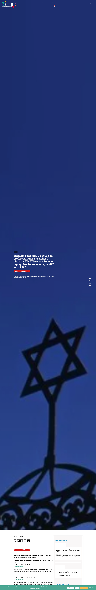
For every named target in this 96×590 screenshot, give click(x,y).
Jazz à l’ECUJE (43, 3)
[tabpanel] (68, 553)
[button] (15, 540)
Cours (15, 252)
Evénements (26, 3)
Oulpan (67, 3)
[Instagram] (90, 285)
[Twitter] (90, 280)
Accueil (20, 3)
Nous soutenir (84, 3)
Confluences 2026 (34, 3)
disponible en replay (18, 566)
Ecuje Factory (61, 3)
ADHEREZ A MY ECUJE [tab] (60, 545)
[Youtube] (90, 283)
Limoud (77, 3)
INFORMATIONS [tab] (70, 545)
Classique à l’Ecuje (52, 3)
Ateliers (72, 3)
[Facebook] (90, 278)
